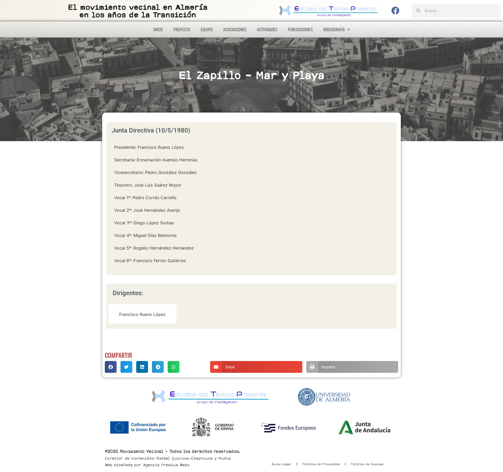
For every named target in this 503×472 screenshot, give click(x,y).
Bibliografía (334, 29)
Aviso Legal (281, 464)
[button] (111, 367)
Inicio (158, 29)
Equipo (207, 29)
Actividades (267, 29)
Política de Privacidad (321, 464)
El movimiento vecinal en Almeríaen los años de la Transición (137, 11)
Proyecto (181, 29)
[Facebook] (395, 10)
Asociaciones (235, 29)
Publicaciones (300, 29)
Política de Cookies (367, 464)
